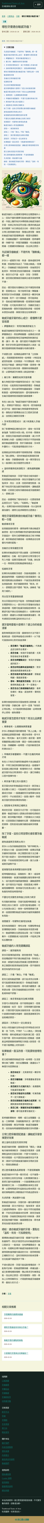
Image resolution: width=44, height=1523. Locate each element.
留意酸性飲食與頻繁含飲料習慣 (15, 115)
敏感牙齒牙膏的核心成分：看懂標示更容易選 (20, 55)
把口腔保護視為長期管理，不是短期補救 (19, 155)
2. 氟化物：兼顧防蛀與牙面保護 (15, 62)
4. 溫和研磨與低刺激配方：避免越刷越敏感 (20, 68)
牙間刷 (4, 1420)
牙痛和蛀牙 (6, 1397)
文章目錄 (10, 47)
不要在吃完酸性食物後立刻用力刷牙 (17, 118)
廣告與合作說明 (8, 1459)
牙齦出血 (5, 1389)
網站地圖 (5, 1491)
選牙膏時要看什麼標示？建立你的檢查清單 (19, 88)
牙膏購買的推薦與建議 (13, 1314)
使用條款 (5, 1482)
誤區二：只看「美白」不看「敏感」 (17, 132)
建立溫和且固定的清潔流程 (14, 151)
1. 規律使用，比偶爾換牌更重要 (15, 95)
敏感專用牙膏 (9, 75)
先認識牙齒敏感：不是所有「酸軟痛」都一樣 (20, 52)
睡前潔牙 (5, 1432)
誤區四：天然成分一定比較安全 (15, 139)
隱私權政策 (6, 1474)
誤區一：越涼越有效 (11, 128)
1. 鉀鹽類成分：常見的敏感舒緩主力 (17, 58)
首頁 (3, 16)
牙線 (3, 1416)
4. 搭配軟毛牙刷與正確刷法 (14, 105)
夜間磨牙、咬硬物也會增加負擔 (15, 122)
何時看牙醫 (6, 1401)
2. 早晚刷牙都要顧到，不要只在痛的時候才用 (20, 98)
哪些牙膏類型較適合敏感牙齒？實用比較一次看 (21, 72)
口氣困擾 (5, 1381)
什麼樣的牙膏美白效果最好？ (16, 1353)
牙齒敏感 (5, 1393)
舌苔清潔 (5, 1424)
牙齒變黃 (5, 1385)
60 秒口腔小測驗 (22, 1519)
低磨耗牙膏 (8, 82)
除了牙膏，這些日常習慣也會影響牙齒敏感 (19, 108)
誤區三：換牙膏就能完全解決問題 (16, 135)
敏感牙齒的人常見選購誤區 (14, 125)
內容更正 (5, 1455)
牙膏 (17, 16)
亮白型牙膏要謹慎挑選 (12, 85)
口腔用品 (10, 16)
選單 (39, 5)
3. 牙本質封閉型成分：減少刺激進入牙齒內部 (20, 65)
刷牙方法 (5, 1412)
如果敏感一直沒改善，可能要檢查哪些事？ (19, 142)
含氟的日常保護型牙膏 (12, 78)
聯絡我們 (5, 1463)
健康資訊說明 (7, 1486)
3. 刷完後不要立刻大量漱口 (14, 102)
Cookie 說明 (6, 1478)
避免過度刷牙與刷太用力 (13, 112)
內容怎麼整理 (7, 1447)
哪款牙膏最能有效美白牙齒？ (16, 1327)
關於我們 (5, 1443)
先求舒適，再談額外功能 (13, 158)
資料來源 (5, 1451)
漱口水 (4, 1428)
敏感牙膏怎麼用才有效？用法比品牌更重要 (19, 92)
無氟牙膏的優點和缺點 (13, 1340)
